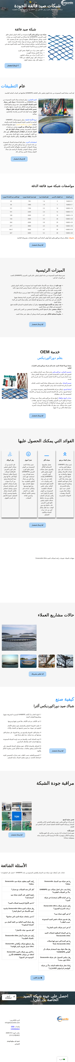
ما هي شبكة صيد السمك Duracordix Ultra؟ (57, 882)
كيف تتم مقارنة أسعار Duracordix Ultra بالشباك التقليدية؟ (19, 937)
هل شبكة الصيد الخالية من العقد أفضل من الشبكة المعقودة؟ (19, 923)
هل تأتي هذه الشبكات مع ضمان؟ (22, 889)
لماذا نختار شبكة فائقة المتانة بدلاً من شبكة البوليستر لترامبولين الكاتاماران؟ (55, 967)
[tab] (56, 882)
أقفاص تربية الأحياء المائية (24, 124)
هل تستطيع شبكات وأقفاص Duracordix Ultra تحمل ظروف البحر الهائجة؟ (19, 945)
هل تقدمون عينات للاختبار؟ (24, 930)
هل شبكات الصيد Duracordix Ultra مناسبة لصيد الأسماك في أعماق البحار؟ (18, 910)
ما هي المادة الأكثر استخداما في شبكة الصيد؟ (57, 899)
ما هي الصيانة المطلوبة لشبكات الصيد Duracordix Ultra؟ (57, 934)
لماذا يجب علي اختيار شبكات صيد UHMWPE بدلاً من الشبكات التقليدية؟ (55, 891)
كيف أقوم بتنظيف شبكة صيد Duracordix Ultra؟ (19, 882)
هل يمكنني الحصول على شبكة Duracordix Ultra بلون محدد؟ (55, 958)
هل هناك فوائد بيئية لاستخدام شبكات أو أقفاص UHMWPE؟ (57, 950)
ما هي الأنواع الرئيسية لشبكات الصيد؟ (21, 903)
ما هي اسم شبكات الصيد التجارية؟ (58, 927)
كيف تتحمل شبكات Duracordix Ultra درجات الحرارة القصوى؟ (57, 907)
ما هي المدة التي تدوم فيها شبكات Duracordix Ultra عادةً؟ (58, 942)
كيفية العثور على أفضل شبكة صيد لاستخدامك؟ (22, 896)
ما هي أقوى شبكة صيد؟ (62, 914)
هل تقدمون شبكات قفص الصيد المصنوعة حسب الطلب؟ (56, 920)
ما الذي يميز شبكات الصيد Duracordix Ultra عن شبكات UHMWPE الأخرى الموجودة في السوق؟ (20, 954)
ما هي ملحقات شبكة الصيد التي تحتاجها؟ (20, 917)
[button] (30, 2)
